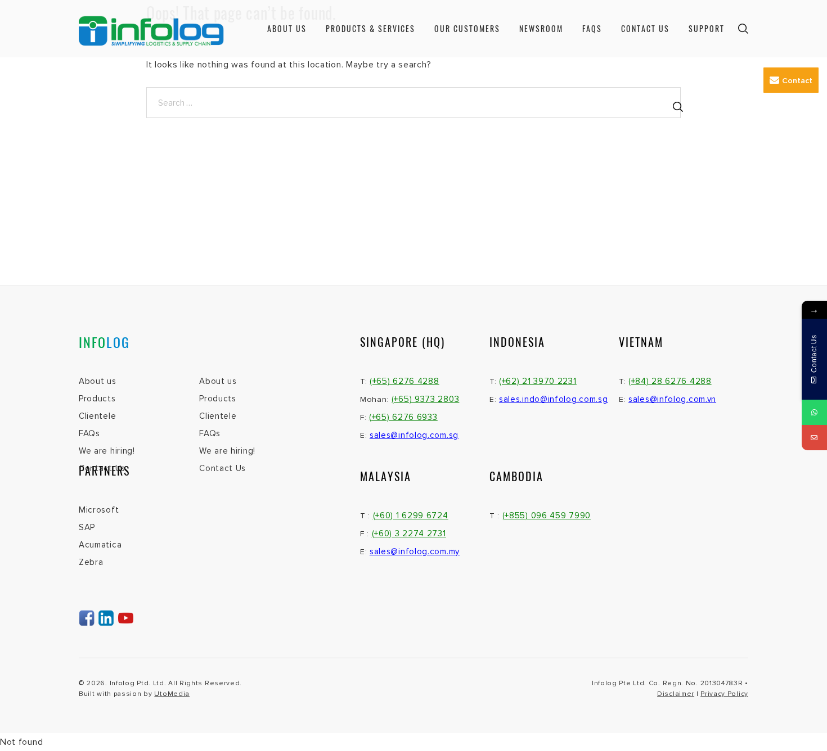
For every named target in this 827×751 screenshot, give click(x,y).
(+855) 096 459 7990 (546, 515)
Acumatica (100, 545)
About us (287, 28)
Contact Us (645, 28)
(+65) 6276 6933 (403, 417)
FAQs (592, 28)
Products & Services (370, 28)
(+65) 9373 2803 (426, 399)
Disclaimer (675, 694)
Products (97, 398)
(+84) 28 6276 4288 (670, 381)
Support (707, 28)
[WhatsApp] (814, 412)
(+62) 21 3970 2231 (538, 381)
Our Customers (467, 28)
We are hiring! (107, 451)
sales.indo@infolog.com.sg (553, 399)
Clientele (97, 416)
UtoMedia (172, 694)
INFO (104, 342)
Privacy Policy (724, 694)
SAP (87, 527)
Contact (797, 80)
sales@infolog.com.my (415, 551)
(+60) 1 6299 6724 (410, 515)
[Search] (678, 107)
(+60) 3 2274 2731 (409, 533)
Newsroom (541, 28)
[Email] (814, 437)
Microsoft (99, 510)
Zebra (91, 562)
